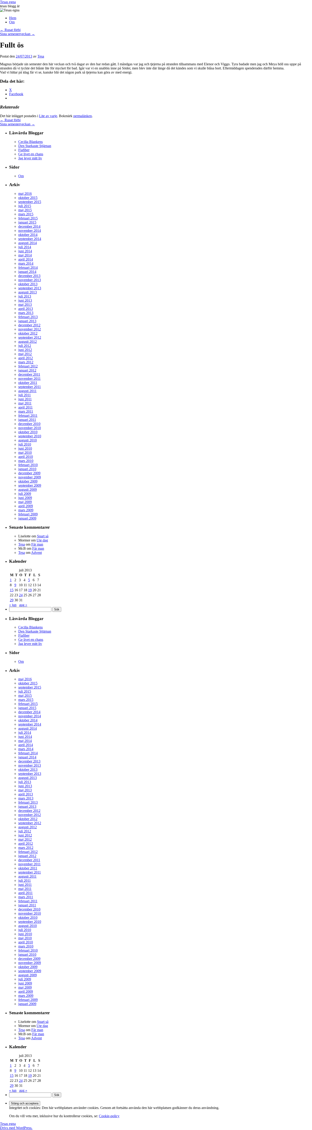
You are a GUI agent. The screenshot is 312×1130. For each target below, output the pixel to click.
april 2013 (25, 309)
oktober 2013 (27, 284)
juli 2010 (24, 444)
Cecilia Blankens (30, 142)
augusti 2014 (27, 243)
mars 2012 (25, 362)
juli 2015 (24, 206)
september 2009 (29, 485)
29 (11, 600)
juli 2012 (24, 346)
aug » (23, 605)
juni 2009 (25, 498)
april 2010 (25, 457)
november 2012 (29, 329)
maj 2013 (25, 304)
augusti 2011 (27, 391)
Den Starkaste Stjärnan (34, 146)
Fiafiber (23, 150)
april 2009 (25, 506)
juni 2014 (25, 251)
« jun (12, 605)
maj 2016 (25, 193)
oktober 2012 (27, 333)
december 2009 (29, 473)
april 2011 (25, 407)
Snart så (42, 536)
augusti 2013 (27, 292)
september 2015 (29, 202)
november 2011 (29, 378)
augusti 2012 (27, 341)
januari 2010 (27, 469)
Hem (12, 18)
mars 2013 (25, 313)
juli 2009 (24, 494)
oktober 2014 (27, 235)
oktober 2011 (27, 383)
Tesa (40, 56)
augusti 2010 (27, 440)
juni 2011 (25, 399)
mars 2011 (25, 411)
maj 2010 (25, 452)
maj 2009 (25, 502)
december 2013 (29, 276)
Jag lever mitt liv (30, 158)
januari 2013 (27, 321)
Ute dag (42, 540)
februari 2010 (28, 465)
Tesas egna (8, 2)
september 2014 (29, 239)
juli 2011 (24, 395)
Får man (37, 544)
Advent (36, 552)
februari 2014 (28, 267)
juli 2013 (24, 296)
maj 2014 (25, 255)
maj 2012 (25, 354)
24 (21, 595)
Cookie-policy (109, 1116)
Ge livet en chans (30, 154)
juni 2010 (25, 448)
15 (11, 590)
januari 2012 (27, 370)
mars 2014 (25, 263)
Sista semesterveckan (17, 34)
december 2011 (29, 374)
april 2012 (25, 358)
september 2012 (29, 337)
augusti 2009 (27, 489)
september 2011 (29, 387)
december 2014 (29, 226)
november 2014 (29, 230)
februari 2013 (28, 317)
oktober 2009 (27, 481)
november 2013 (29, 280)
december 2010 (29, 424)
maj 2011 (25, 403)
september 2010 (29, 436)
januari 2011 (27, 420)
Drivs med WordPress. (16, 1128)
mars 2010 (25, 461)
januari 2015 (27, 222)
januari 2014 (27, 272)
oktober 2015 (27, 198)
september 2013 (29, 288)
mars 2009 (25, 510)
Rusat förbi (10, 30)
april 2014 (25, 259)
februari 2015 (28, 218)
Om (12, 22)
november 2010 (29, 428)
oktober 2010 (27, 432)
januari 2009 (27, 518)
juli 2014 (24, 247)
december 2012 (29, 325)
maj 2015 (25, 210)
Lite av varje (48, 116)
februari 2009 (28, 514)
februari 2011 (27, 415)
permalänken (82, 116)
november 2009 (29, 477)
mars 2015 (25, 214)
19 (30, 590)
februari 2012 (28, 366)
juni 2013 (25, 300)
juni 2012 (25, 350)
